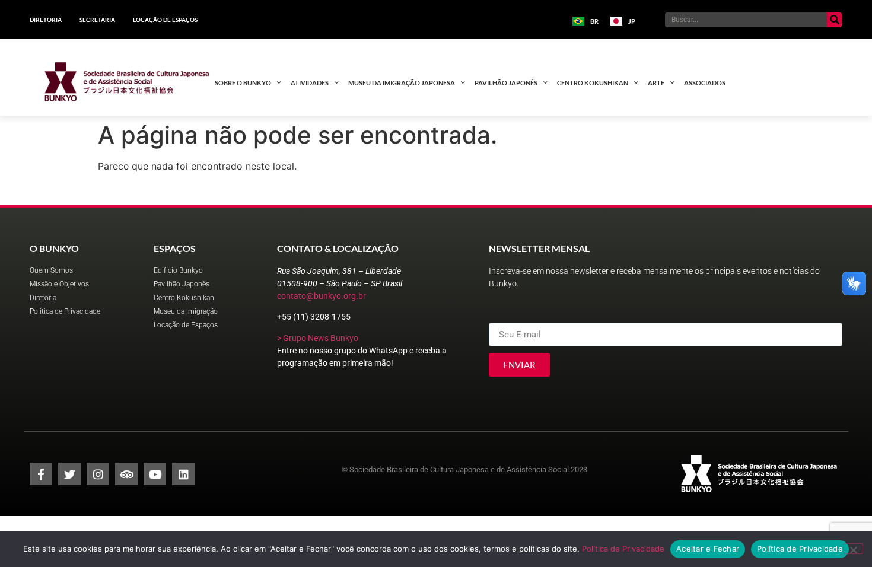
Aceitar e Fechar (707, 548)
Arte (656, 83)
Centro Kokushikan (592, 83)
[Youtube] (155, 474)
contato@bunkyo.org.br (321, 296)
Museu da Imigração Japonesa (401, 83)
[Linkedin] (183, 474)
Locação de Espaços (165, 19)
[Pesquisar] (834, 19)
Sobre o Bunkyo (243, 83)
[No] (853, 548)
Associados (704, 83)
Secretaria (97, 19)
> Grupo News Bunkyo (317, 338)
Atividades (310, 83)
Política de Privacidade (623, 548)
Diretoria (46, 19)
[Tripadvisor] (126, 474)
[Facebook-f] (41, 474)
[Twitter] (69, 474)
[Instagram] (98, 474)
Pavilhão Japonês (506, 83)
